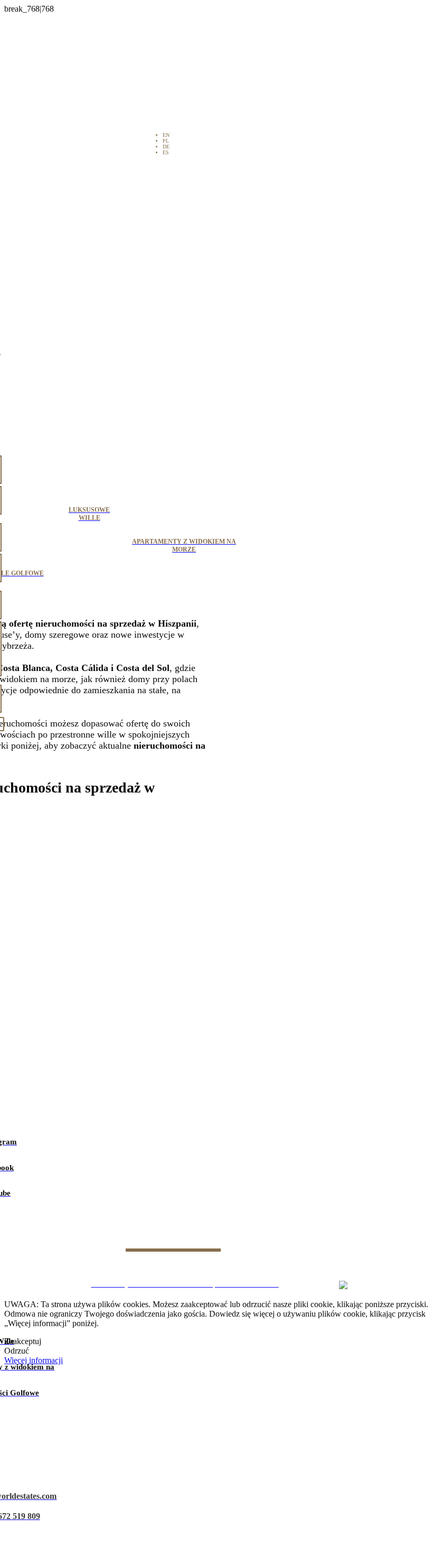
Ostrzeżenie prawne (99, 1268)
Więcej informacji (33, 1360)
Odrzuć (16, 1350)
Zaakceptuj (22, 1341)
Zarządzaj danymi (336, 1268)
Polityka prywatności (168, 1268)
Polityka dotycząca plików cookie (254, 1268)
